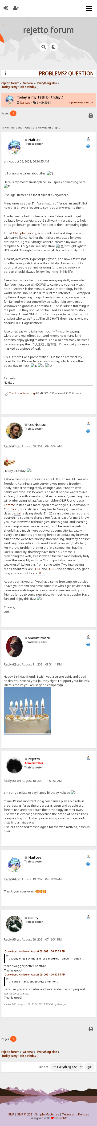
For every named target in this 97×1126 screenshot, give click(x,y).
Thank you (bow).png (22, 393)
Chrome (9, 505)
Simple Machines (47, 1114)
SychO (62, 1118)
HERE (37, 569)
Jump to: (44, 1067)
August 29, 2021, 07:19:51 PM (33, 939)
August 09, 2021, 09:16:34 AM (33, 446)
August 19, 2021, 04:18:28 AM (33, 879)
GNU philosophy (24, 233)
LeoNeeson (37, 424)
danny (33, 917)
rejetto (34, 758)
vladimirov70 (39, 637)
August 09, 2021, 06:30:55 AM (26, 161)
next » (88, 102)
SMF (11, 1114)
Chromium (11, 509)
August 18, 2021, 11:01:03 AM (33, 781)
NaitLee (25, 103)
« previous (76, 102)
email (17, 513)
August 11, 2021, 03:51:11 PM (33, 664)
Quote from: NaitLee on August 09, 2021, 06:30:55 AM (34, 951)
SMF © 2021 (25, 1114)
